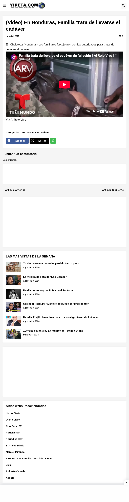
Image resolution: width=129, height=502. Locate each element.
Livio (9, 465)
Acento (10, 478)
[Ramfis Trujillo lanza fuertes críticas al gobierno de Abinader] (13, 321)
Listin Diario (13, 413)
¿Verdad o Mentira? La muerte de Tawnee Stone (53, 330)
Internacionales (30, 132)
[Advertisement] (31, 221)
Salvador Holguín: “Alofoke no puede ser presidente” (56, 303)
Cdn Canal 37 (14, 426)
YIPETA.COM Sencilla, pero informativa (29, 458)
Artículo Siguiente (113, 190)
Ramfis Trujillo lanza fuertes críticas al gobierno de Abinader (61, 317)
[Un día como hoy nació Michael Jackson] (13, 294)
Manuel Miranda (15, 452)
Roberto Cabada (15, 471)
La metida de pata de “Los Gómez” (45, 276)
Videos (45, 132)
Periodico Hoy (14, 439)
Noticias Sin (13, 432)
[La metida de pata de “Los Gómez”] (13, 280)
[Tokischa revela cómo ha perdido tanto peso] (13, 267)
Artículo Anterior (15, 190)
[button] (4, 6)
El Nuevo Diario (15, 445)
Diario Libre (13, 419)
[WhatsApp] (53, 141)
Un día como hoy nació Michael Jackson (48, 290)
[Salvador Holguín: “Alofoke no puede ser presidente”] (13, 307)
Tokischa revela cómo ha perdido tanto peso (51, 263)
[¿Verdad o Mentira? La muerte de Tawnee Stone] (13, 334)
